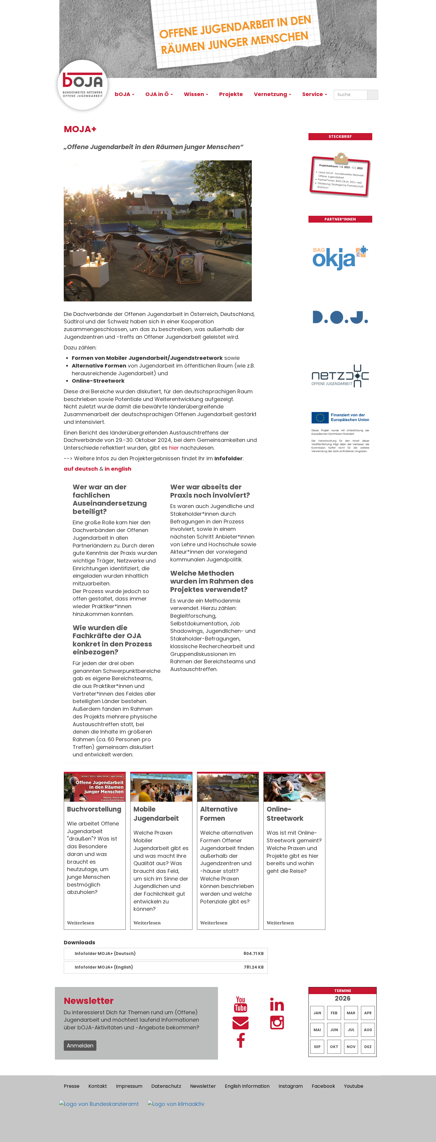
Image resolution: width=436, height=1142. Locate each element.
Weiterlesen (80, 923)
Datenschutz (166, 1086)
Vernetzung (271, 94)
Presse (71, 1086)
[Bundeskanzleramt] (99, 1104)
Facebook (323, 1086)
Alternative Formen (219, 814)
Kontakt (97, 1086)
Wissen (194, 94)
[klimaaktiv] (176, 1104)
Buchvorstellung (94, 809)
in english (118, 468)
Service (313, 94)
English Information (247, 1086)
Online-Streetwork (285, 814)
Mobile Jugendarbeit (156, 814)
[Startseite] (85, 84)
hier (174, 447)
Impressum (129, 1086)
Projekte (231, 94)
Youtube (353, 1086)
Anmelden (80, 1045)
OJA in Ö (157, 94)
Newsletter (203, 1086)
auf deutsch (81, 468)
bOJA (123, 94)
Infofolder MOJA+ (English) (104, 967)
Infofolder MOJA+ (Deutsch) (105, 953)
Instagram (291, 1086)
